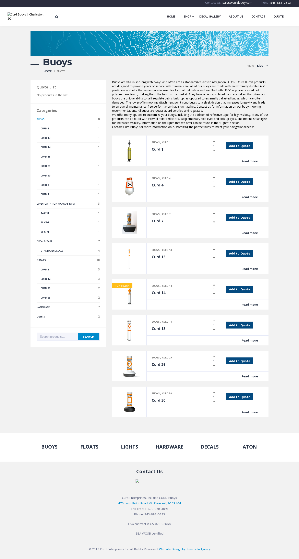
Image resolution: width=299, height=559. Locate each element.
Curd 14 (167, 286)
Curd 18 (167, 321)
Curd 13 (167, 250)
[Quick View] (230, 161)
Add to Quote (239, 146)
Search (88, 336)
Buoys (156, 142)
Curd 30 (167, 393)
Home (48, 71)
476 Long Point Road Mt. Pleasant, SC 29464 (149, 503)
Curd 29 (167, 357)
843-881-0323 (280, 2)
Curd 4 (166, 178)
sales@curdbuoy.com (237, 2)
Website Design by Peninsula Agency (185, 549)
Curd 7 (166, 214)
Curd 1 (166, 142)
